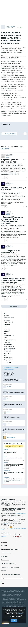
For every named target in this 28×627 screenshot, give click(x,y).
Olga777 (9, 386)
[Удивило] (16, 127)
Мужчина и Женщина (9, 335)
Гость (8, 398)
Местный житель (11, 437)
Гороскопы (7, 320)
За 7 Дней (14, 446)
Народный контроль (9, 340)
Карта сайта (4, 542)
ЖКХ (5, 326)
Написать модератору (9, 369)
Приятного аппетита (9, 349)
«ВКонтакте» (12, 528)
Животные (7, 324)
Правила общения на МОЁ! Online (11, 367)
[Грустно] (20, 127)
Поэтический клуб (9, 346)
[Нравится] (2, 127)
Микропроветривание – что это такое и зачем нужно (13, 161)
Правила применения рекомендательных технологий (10, 569)
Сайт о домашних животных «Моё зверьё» (10, 574)
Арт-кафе (6, 315)
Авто (5, 313)
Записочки (7, 329)
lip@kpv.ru (6, 523)
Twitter (2, 529)
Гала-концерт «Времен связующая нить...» (10, 252)
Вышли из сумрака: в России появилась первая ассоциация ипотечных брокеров (13, 281)
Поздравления (8, 344)
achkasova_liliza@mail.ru (12, 512)
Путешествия (7, 351)
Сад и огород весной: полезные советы (10, 549)
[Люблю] (11, 127)
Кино (5, 333)
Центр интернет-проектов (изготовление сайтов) (12, 578)
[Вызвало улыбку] (7, 127)
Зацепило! (13, 26)
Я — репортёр (7, 362)
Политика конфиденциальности (8, 563)
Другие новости (4, 556)
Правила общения (5, 560)
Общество (6, 449)
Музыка (6, 338)
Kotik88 (8, 412)
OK (14, 620)
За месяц (20, 446)
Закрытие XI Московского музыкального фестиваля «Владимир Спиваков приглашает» (12, 220)
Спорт (5, 355)
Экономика (6, 477)
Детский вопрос (8, 322)
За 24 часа (8, 446)
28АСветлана (10, 424)
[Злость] (25, 127)
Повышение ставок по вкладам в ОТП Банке (13, 189)
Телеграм (17, 528)
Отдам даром (7, 342)
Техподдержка (8, 358)
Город (5, 456)
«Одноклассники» (22, 528)
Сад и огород (7, 353)
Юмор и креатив (8, 360)
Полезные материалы (6, 552)
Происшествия (7, 470)
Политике (20, 613)
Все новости (4, 545)
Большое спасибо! (9, 318)
